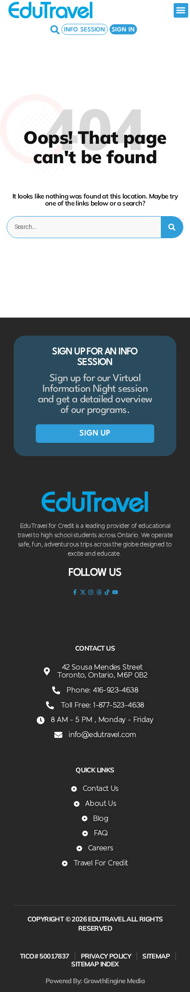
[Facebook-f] (75, 592)
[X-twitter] (83, 592)
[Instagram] (91, 592)
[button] (181, 10)
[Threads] (99, 592)
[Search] (172, 227)
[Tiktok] (107, 592)
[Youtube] (115, 592)
